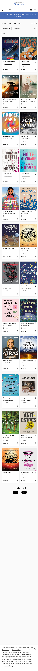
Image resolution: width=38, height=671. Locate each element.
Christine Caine (8, 363)
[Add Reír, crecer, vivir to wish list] (17, 406)
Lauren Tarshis (8, 64)
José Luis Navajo (9, 400)
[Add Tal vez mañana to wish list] (35, 70)
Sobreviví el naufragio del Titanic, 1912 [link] (10, 62)
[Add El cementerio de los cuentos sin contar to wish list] (35, 331)
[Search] (2, 9)
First (15, 492)
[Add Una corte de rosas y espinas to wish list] (17, 294)
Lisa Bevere (25, 475)
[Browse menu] (35, 10)
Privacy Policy (16, 650)
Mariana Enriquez (26, 400)
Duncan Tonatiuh (9, 251)
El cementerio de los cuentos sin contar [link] (28, 323)
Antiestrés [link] (24, 435)
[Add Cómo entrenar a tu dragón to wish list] (17, 107)
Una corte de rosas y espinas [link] (10, 286)
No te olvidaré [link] (25, 174)
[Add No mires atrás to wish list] (17, 369)
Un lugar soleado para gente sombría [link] (28, 398)
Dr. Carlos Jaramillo (27, 437)
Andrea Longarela (26, 288)
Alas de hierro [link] (7, 472)
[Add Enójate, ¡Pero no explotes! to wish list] (35, 481)
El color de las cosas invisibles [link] (28, 286)
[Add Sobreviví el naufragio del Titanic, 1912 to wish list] (17, 70)
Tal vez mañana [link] (25, 62)
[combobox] (15, 10)
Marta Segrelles (8, 325)
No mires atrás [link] (7, 360)
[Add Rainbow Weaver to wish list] (17, 219)
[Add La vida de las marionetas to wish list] (17, 443)
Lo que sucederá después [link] (28, 360)
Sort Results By (5, 28)
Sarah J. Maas (8, 288)
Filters (4, 33)
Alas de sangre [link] (25, 248)
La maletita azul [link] (25, 99)
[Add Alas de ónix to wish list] (35, 144)
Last (24, 492)
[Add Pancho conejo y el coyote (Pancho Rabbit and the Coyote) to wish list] (17, 257)
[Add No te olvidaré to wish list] (35, 182)
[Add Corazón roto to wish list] (17, 182)
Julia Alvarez (25, 325)
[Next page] (26, 488)
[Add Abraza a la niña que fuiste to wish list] (17, 331)
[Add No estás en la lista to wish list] (35, 219)
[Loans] (31, 10)
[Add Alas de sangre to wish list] (35, 257)
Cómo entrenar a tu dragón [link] (10, 99)
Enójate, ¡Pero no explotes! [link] (28, 472)
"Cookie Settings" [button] (26, 659)
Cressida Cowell (9, 101)
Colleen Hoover (26, 64)
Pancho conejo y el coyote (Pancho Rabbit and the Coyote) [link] (10, 248)
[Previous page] (13, 488)
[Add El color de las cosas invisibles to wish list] (35, 294)
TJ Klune (7, 437)
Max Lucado (25, 363)
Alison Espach (25, 213)
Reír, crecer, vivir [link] (8, 398)
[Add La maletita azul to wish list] (35, 107)
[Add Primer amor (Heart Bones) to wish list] (17, 144)
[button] (32, 24)
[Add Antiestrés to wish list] (35, 443)
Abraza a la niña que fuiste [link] (10, 323)
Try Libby (6, 14)
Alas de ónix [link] (24, 136)
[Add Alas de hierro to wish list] (17, 481)
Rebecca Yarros (26, 138)
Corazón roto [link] (7, 174)
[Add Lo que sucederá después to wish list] (35, 369)
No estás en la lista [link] (26, 211)
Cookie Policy (9, 666)
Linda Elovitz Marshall (10, 213)
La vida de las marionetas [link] (10, 435)
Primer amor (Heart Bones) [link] (10, 136)
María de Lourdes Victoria (28, 101)
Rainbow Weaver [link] (8, 211)
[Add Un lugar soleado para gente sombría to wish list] (35, 406)
